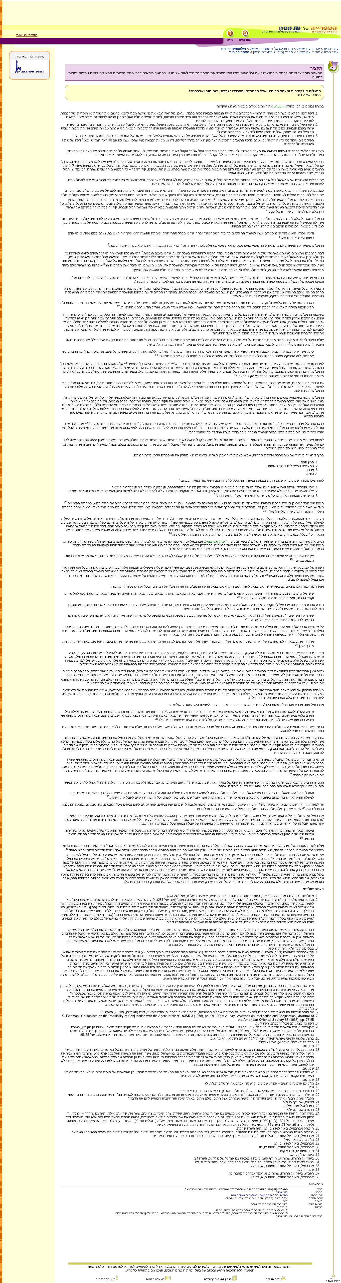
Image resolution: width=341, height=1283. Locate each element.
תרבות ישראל (283, 49)
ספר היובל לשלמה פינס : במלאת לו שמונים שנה (259, 1195)
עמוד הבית (331, 49)
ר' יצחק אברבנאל (216, 541)
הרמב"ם (279, 106)
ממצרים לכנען (263, 52)
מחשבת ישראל (260, 49)
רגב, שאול (282, 1192)
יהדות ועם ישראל (308, 49)
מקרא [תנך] (285, 52)
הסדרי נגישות (26, 35)
